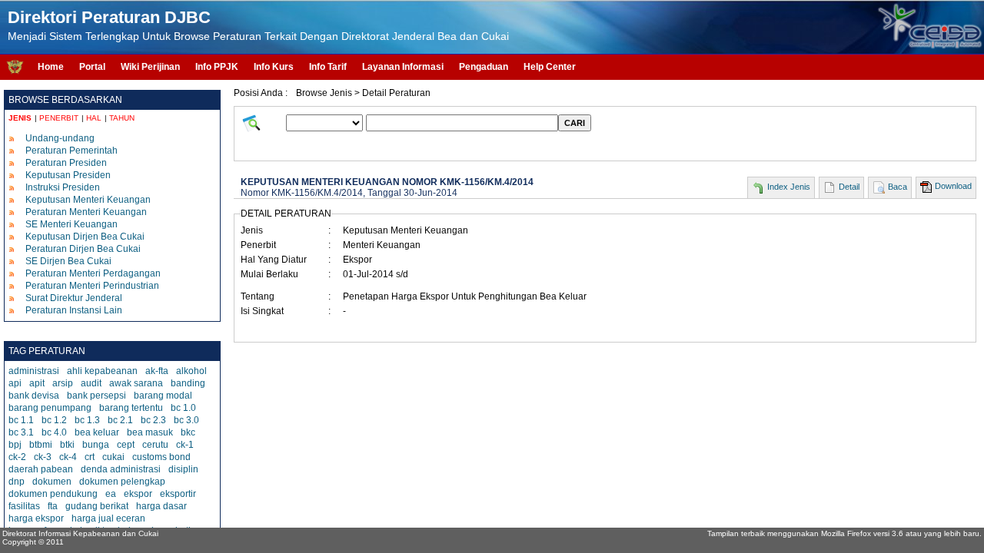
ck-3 (43, 457)
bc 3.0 (186, 420)
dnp (16, 481)
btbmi (40, 444)
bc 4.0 (54, 432)
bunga (95, 444)
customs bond (161, 457)
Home (51, 66)
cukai (113, 457)
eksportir (178, 493)
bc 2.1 (120, 420)
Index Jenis (788, 186)
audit (91, 383)
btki (67, 444)
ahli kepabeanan (102, 371)
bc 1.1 (21, 420)
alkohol (191, 371)
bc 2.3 (153, 420)
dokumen (51, 481)
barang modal (163, 395)
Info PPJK (216, 66)
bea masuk (150, 432)
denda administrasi (121, 469)
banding (188, 383)
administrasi (33, 371)
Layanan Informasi (403, 66)
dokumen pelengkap (122, 481)
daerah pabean (40, 469)
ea (110, 493)
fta (53, 506)
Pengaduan (483, 66)
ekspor (138, 493)
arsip (62, 383)
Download (953, 185)
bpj (15, 444)
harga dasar (161, 506)
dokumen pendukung (53, 493)
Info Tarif (328, 66)
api (15, 383)
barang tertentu (131, 407)
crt (90, 457)
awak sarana (136, 383)
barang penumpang (49, 407)
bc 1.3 (87, 420)
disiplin (183, 469)
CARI (574, 122)
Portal (92, 66)
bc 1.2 (54, 420)
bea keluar (97, 432)
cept (126, 444)
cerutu (155, 444)
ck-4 (68, 457)
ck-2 (17, 457)
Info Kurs (274, 66)
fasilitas (24, 506)
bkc (188, 432)
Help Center (550, 66)
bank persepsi (96, 395)
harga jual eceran (108, 518)
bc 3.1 (21, 432)
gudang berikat (96, 506)
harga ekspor (36, 518)
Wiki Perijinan (150, 66)
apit (37, 383)
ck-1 (185, 444)
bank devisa (33, 395)
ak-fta (156, 371)
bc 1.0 (183, 407)
